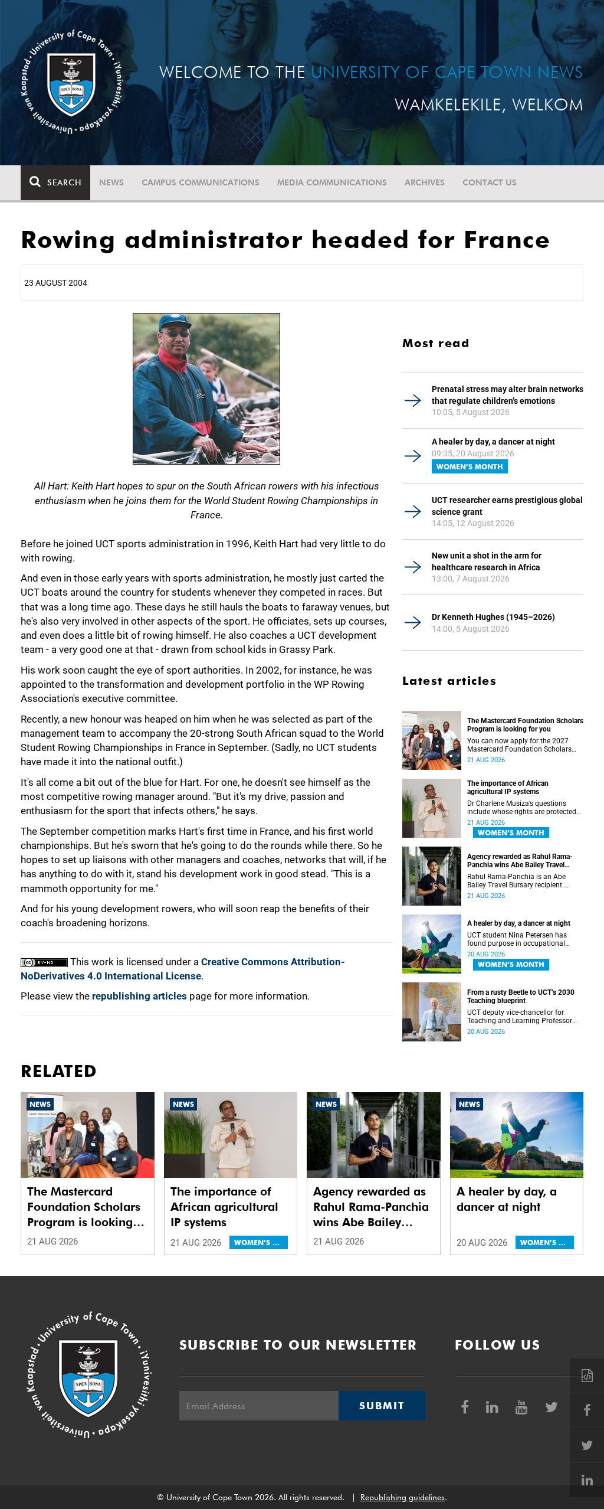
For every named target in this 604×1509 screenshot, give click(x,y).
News (111, 182)
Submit (381, 1406)
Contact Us (489, 182)
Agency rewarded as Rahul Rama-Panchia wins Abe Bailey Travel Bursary (520, 861)
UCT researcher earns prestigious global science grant (507, 506)
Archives (425, 182)
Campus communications (201, 182)
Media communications (332, 182)
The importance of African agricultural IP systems (508, 787)
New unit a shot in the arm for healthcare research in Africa (486, 561)
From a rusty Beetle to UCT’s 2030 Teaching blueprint (521, 996)
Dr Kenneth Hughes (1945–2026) (493, 617)
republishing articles (139, 996)
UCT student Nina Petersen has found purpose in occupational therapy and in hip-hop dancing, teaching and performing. (517, 939)
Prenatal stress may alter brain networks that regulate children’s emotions (507, 395)
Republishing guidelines (402, 1497)
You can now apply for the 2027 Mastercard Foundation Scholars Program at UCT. (519, 745)
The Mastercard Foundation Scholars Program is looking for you (525, 725)
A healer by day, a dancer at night (493, 441)
